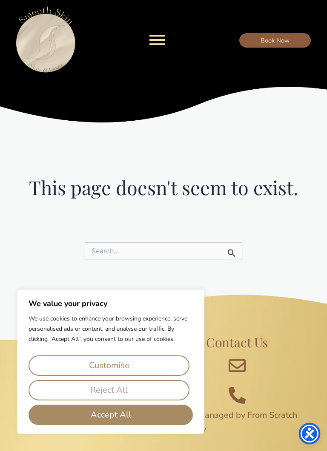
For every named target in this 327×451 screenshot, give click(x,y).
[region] (110, 361)
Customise (109, 365)
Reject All (109, 390)
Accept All (111, 414)
